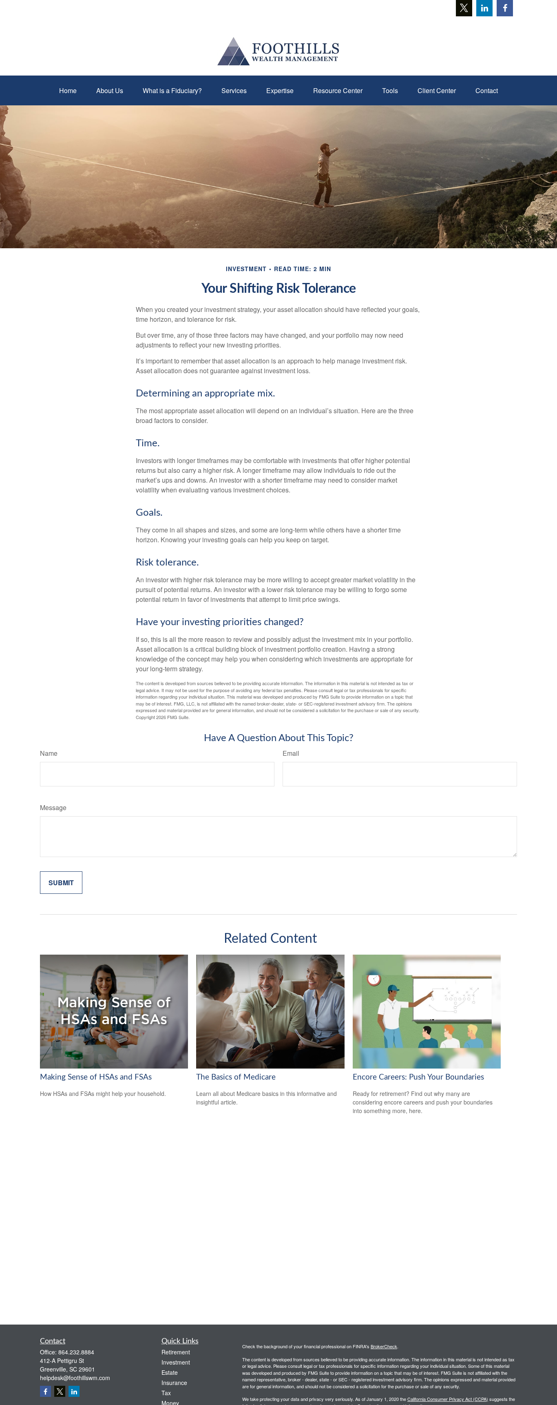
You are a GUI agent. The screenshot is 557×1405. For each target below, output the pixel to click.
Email (291, 753)
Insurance (174, 1382)
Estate (169, 1372)
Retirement (175, 1352)
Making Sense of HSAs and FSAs (96, 1077)
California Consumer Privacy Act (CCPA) (447, 1399)
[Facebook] (505, 8)
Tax (166, 1393)
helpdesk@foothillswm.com (75, 1378)
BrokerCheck (384, 1346)
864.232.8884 (76, 1352)
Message (53, 807)
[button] (67, 90)
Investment (175, 1362)
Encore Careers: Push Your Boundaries (418, 1077)
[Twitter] (464, 8)
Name (48, 753)
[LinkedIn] (484, 8)
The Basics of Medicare (236, 1077)
